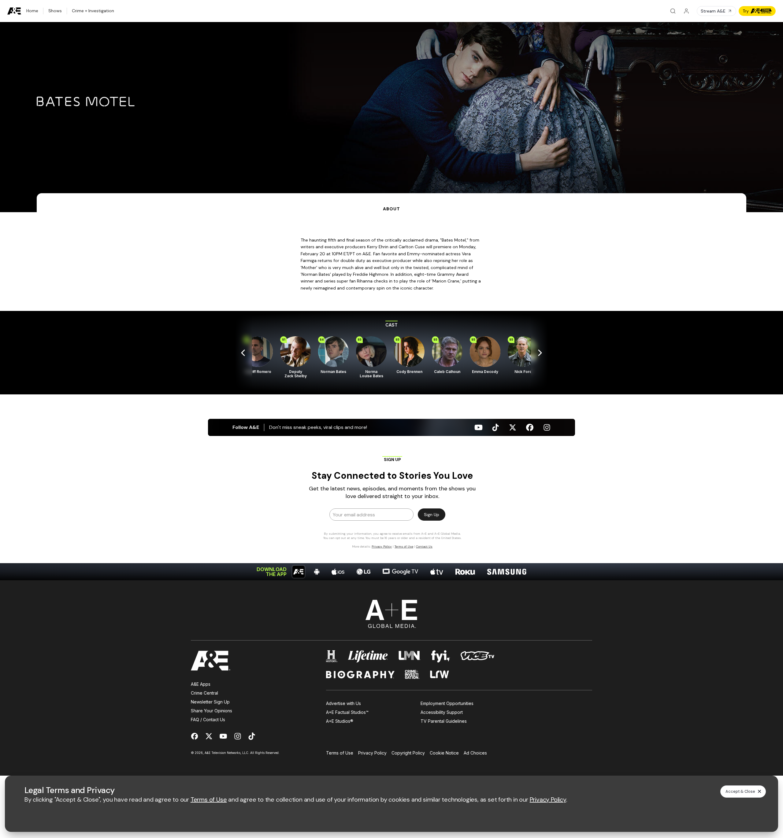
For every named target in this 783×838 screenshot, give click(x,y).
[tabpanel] (391, 396)
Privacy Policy (372, 752)
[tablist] (391, 202)
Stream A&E (713, 11)
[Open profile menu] (686, 11)
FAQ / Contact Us (208, 719)
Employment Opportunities (447, 703)
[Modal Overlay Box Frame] (391, 502)
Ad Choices (475, 752)
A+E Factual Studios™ (347, 712)
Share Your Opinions (211, 710)
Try (746, 11)
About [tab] (391, 209)
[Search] (673, 11)
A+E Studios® (339, 721)
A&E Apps (200, 684)
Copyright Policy (408, 752)
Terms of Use (339, 752)
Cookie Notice (444, 752)
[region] (391, 352)
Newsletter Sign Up (210, 701)
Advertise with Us (343, 703)
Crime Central (204, 693)
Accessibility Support (442, 712)
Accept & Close (740, 791)
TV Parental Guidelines (444, 721)
